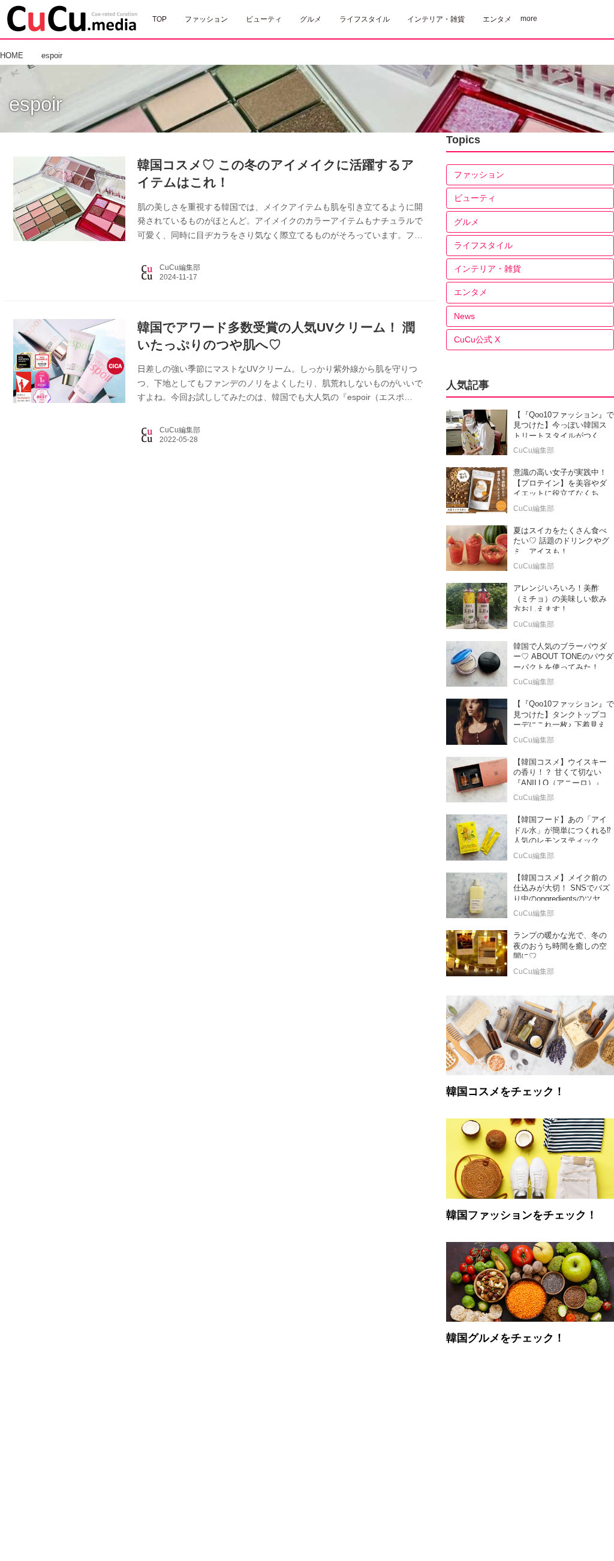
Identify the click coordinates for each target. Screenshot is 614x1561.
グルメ (466, 222)
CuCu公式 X (477, 339)
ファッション (479, 174)
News (464, 316)
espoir (35, 104)
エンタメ (470, 292)
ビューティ (475, 198)
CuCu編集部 (179, 267)
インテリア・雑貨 (487, 268)
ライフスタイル (483, 245)
